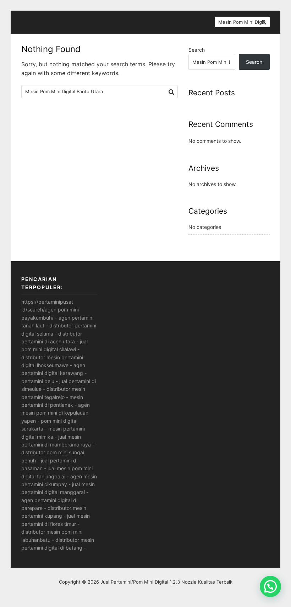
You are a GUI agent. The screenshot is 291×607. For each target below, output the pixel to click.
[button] (270, 586)
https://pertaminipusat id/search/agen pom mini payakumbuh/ (50, 310)
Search (196, 50)
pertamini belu (37, 381)
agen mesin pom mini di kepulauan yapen (55, 413)
